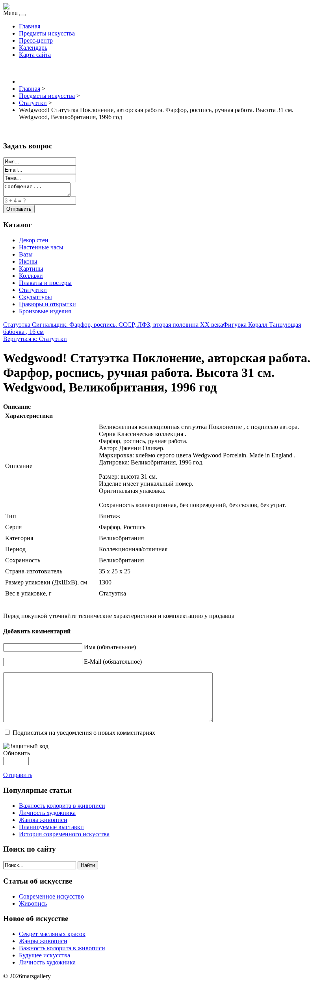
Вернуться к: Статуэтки (35, 338)
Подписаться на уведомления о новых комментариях (84, 732)
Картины (31, 268)
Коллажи (31, 275)
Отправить (17, 774)
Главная (29, 26)
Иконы (28, 261)
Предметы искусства (47, 33)
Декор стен (33, 240)
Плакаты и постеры (45, 282)
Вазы (26, 254)
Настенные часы (41, 247)
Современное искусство (51, 896)
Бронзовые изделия (45, 311)
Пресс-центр (36, 40)
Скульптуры (35, 297)
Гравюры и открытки (47, 304)
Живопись (33, 903)
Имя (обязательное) (110, 647)
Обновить (16, 753)
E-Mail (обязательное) (113, 661)
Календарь (33, 47)
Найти (88, 865)
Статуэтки (33, 289)
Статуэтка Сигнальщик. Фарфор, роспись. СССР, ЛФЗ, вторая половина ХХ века (113, 324)
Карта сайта (35, 54)
